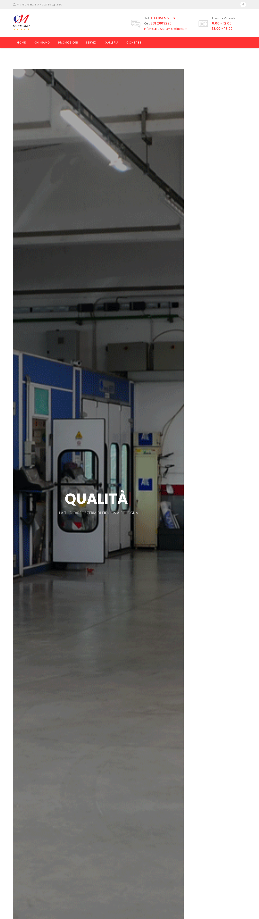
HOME (21, 42)
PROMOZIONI (68, 42)
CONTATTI (134, 42)
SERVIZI (91, 42)
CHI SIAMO (42, 42)
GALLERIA (111, 42)
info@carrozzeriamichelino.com (165, 29)
